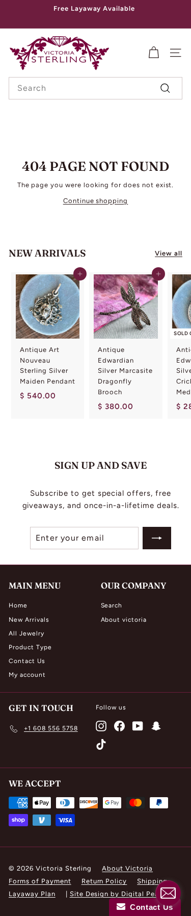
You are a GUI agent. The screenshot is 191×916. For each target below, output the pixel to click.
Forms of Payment (40, 881)
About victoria (124, 619)
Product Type (30, 647)
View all (168, 253)
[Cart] (154, 53)
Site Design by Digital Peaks (118, 894)
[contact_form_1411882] (168, 893)
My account (27, 674)
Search (112, 605)
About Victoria (127, 868)
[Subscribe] (157, 538)
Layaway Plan (32, 894)
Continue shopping (95, 201)
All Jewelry (26, 633)
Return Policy (104, 881)
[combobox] (95, 88)
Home (18, 605)
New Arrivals (29, 619)
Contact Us (27, 661)
